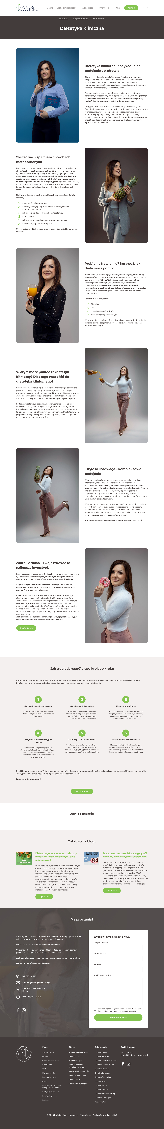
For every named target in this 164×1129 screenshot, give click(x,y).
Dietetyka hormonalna (77, 1075)
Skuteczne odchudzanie (78, 1052)
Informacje (104, 8)
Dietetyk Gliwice (101, 1089)
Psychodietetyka (75, 1061)
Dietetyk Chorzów (102, 1069)
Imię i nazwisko (101, 942)
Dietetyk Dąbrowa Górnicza (105, 1061)
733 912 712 (31, 976)
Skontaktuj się (26, 628)
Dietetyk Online (101, 1052)
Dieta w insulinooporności (79, 1071)
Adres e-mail (100, 953)
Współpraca (87, 8)
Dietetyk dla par (75, 1079)
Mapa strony (85, 1115)
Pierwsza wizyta (48, 1073)
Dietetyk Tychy (100, 1081)
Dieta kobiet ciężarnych (78, 1084)
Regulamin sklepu (49, 1096)
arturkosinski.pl (110, 1115)
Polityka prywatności (50, 1092)
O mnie (50, 8)
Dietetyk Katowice (102, 1056)
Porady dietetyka (49, 1077)
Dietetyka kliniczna (76, 1056)
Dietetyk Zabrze (101, 1085)
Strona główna (63, 19)
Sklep (118, 8)
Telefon (97, 964)
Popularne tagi (100, 1102)
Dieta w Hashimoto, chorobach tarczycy (76, 1066)
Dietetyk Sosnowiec (103, 1077)
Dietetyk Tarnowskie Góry (105, 1094)
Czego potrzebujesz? (66, 8)
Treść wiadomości (102, 975)
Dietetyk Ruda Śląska (103, 1098)
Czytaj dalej (44, 896)
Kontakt (131, 8)
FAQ (44, 1069)
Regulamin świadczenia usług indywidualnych (51, 1086)
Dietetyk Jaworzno (102, 1073)
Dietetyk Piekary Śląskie (104, 1065)
